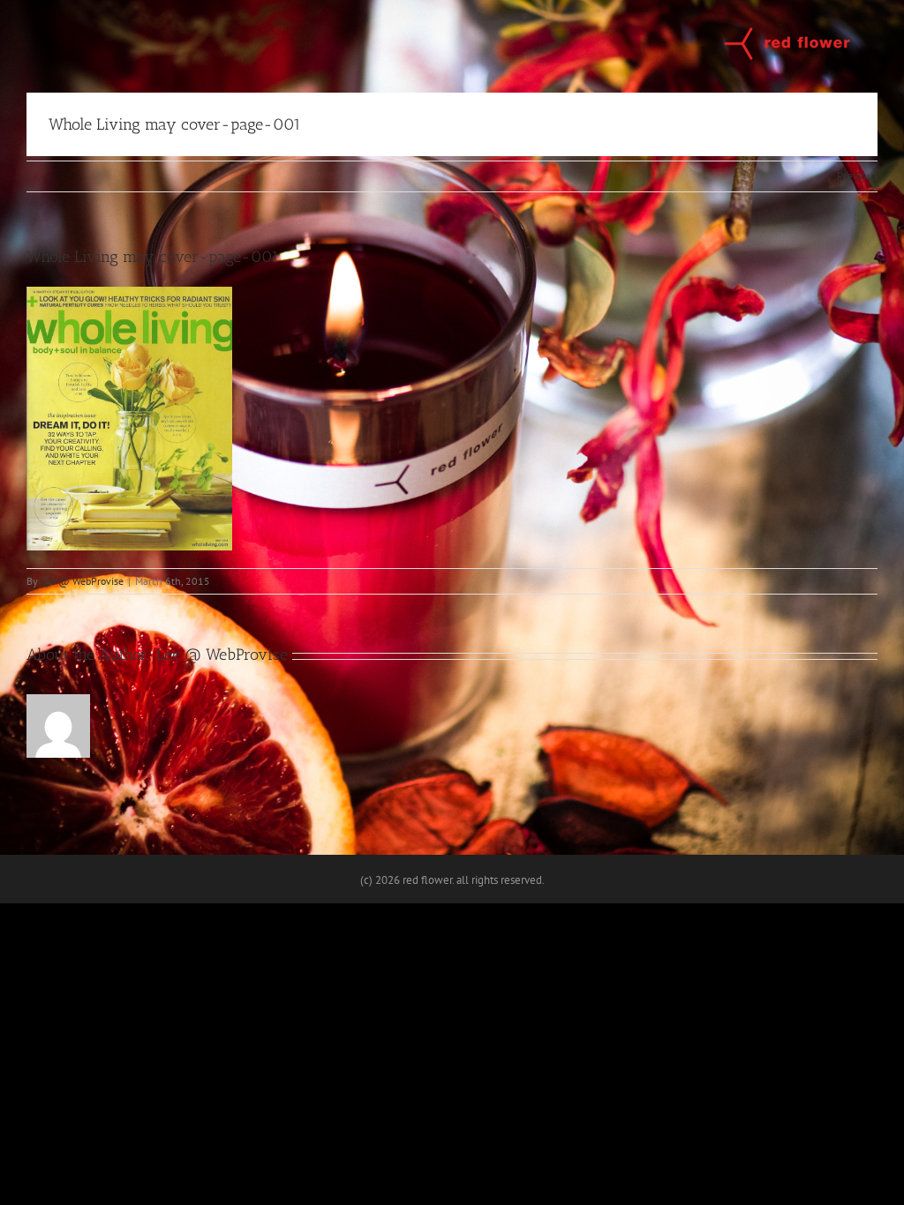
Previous (857, 175)
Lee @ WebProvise (82, 581)
